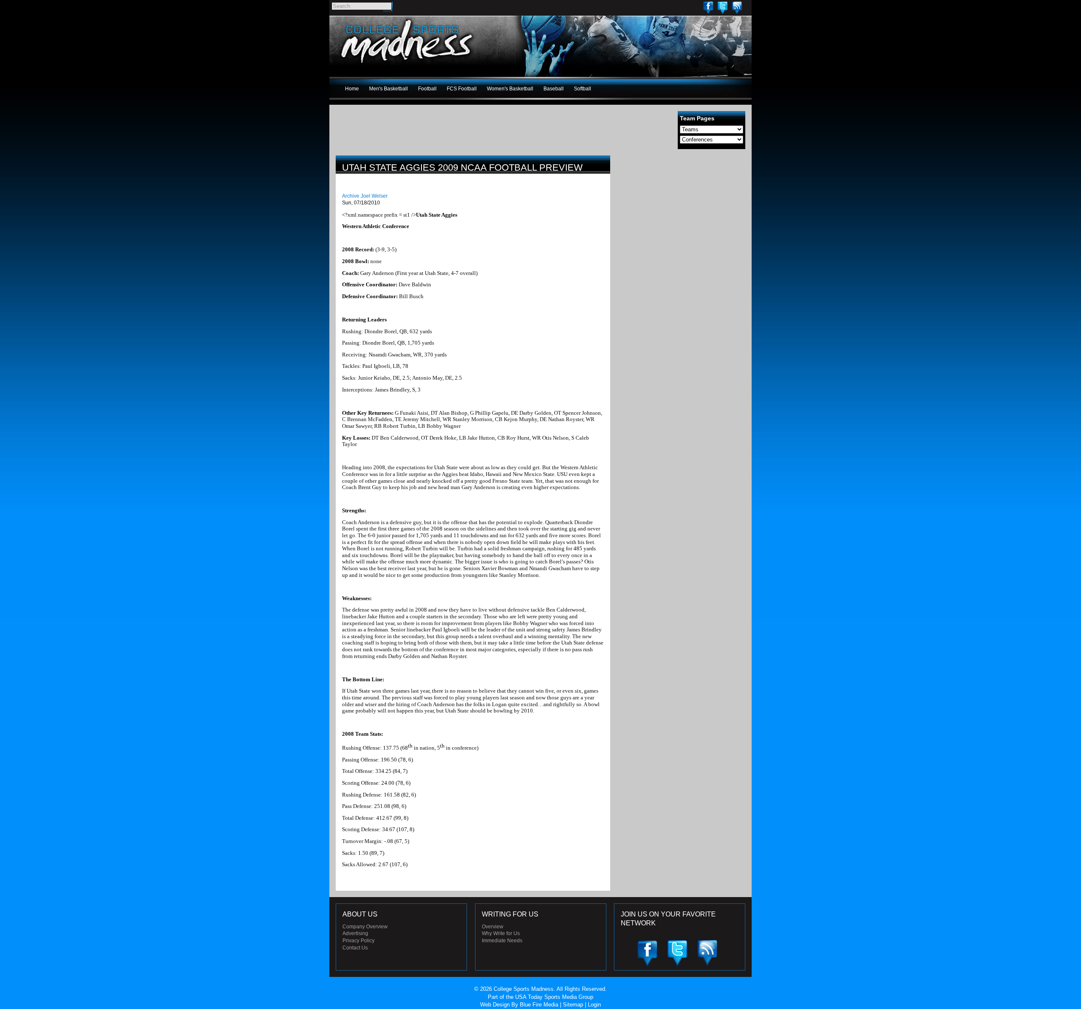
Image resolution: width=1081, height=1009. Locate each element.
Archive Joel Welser (365, 196)
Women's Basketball (510, 89)
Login (594, 1004)
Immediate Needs (502, 941)
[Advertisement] (682, 214)
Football (427, 89)
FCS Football (462, 89)
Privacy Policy (358, 941)
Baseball (553, 89)
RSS (737, 7)
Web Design (495, 1004)
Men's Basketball (388, 89)
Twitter (722, 7)
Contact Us (355, 948)
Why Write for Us (501, 933)
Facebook (708, 7)
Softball (582, 89)
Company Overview (365, 927)
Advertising (355, 933)
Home (352, 89)
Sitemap (573, 1004)
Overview (492, 927)
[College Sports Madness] (407, 65)
